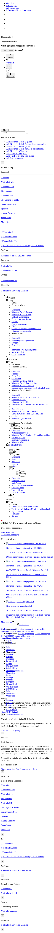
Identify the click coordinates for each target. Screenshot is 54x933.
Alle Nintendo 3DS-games (17, 151)
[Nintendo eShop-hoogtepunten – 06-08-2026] (26, 561)
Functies (15, 374)
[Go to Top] (27, 520)
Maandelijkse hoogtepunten (23, 340)
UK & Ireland (12, 666)
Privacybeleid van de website (22, 631)
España (9, 640)
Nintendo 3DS (7, 195)
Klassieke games (18, 437)
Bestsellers (16, 345)
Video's (15, 464)
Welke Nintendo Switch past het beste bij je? (30, 404)
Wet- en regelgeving (26, 634)
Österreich (10, 696)
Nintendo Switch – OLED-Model (25, 397)
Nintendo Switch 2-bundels (23, 385)
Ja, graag (16, 730)
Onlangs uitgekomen (20, 317)
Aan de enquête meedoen (26, 769)
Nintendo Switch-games (21, 314)
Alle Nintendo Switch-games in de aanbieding (25, 149)
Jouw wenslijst (18, 352)
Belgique (10, 659)
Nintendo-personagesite (21, 331)
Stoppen (4, 712)
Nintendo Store (7, 186)
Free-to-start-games (19, 324)
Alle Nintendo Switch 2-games (19, 142)
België (9, 656)
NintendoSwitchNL (9, 270)
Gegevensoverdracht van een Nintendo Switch (31, 388)
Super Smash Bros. (9, 204)
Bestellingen (11, 5)
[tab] (27, 624)
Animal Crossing (8, 213)
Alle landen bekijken (14, 714)
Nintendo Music (18, 442)
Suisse (9, 682)
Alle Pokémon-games (15, 158)
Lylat (8, 675)
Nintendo (5, 178)
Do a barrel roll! (7, 532)
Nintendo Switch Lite (20, 402)
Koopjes (15, 343)
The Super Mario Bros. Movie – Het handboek (31, 509)
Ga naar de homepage (10, 535)
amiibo (14, 416)
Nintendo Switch (8, 182)
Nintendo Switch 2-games (22, 312)
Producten (16, 461)
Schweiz (9, 680)
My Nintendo (17, 511)
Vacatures (16, 514)
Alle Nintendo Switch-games (18, 146)
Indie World (16, 483)
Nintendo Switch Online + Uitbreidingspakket (31, 435)
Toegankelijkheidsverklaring (13, 638)
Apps (14, 459)
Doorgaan (12, 712)
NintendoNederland (9, 280)
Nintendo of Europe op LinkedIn (14, 291)
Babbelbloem (17, 409)
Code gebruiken (18, 354)
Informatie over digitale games (24, 350)
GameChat (16, 376)
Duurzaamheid (28, 636)
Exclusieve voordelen (20, 440)
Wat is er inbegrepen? (20, 433)
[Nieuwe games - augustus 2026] (20, 601)
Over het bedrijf (38, 629)
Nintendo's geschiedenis (21, 418)
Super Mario (6, 218)
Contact (28, 638)
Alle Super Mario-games (16, 153)
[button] (29, 297)
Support (28, 629)
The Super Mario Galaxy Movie (25, 507)
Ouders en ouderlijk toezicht (12, 629)
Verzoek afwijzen (8, 769)
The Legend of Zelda (10, 200)
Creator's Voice (18, 488)
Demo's (15, 321)
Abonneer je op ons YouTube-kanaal (16, 256)
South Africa (11, 668)
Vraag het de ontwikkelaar (22, 485)
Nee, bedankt (7, 730)
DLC (14, 326)
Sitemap (15, 516)
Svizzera (9, 684)
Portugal (9, 654)
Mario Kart (5, 222)
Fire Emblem (6, 191)
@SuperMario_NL (9, 241)
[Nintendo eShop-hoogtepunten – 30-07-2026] (26, 581)
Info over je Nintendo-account (18, 10)
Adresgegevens (12, 8)
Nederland (10, 649)
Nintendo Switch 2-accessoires (24, 383)
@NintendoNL (7, 232)
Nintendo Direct (18, 480)
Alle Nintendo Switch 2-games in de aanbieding (26, 144)
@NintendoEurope (9, 237)
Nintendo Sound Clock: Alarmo (25, 411)
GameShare (16, 378)
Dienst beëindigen (42, 634)
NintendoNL (6, 266)
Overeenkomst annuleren (11, 636)
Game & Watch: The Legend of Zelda (27, 414)
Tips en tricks (17, 490)
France (9, 666)
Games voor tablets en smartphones (26, 328)
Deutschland (11, 661)
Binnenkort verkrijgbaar (21, 319)
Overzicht (10, 3)
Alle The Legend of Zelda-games (20, 156)
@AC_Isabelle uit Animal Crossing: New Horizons (22, 245)
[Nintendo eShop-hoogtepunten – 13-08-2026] (26, 543)
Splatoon (4, 209)
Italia (8, 647)
